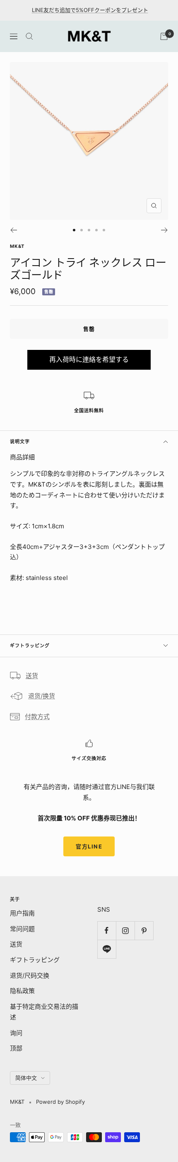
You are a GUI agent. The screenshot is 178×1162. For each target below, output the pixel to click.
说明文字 (20, 441)
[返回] (13, 230)
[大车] (164, 36)
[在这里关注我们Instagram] (125, 930)
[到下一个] (164, 230)
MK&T (17, 246)
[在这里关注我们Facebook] (106, 930)
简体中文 (26, 1077)
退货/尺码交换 (29, 975)
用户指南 (22, 913)
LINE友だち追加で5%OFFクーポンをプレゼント (90, 10)
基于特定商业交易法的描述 (44, 1012)
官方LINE (89, 846)
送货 (32, 676)
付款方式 (37, 716)
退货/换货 (41, 696)
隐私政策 (22, 991)
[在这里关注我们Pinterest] (144, 930)
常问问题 (22, 929)
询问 (16, 1033)
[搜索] (29, 36)
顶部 (16, 1048)
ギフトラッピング (30, 646)
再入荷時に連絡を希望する (89, 359)
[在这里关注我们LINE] (106, 949)
